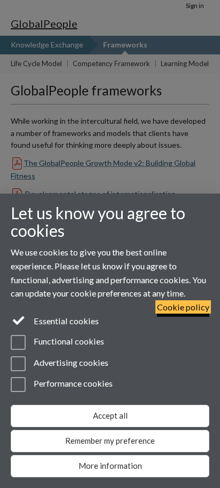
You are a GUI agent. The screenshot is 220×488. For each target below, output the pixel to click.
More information (110, 465)
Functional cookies (68, 342)
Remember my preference (110, 440)
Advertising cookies (70, 362)
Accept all (110, 415)
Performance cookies (72, 383)
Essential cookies (65, 321)
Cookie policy (183, 307)
